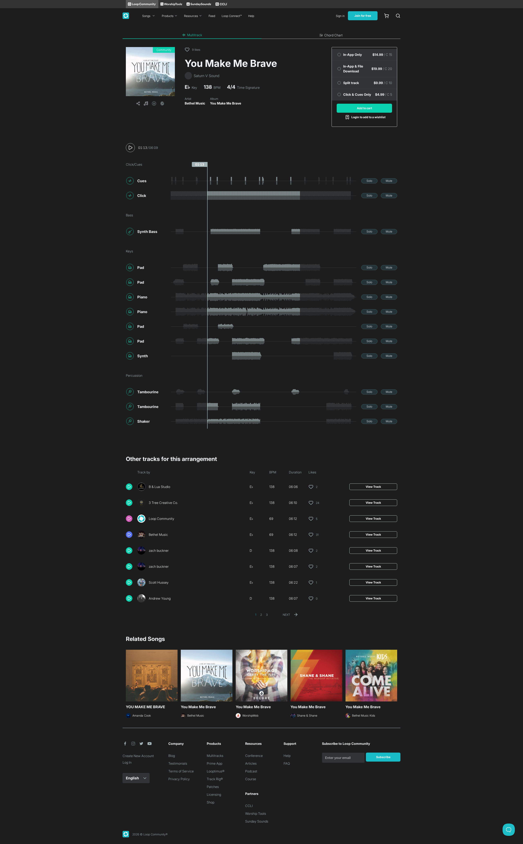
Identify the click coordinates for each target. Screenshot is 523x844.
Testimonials (177, 763)
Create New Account (138, 756)
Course (250, 779)
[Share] (138, 103)
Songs (146, 16)
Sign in (340, 16)
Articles (251, 763)
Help (251, 16)
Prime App (214, 763)
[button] (150, 71)
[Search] (398, 15)
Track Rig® (215, 779)
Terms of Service (181, 771)
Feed (212, 16)
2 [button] (261, 614)
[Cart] (386, 15)
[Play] (130, 147)
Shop (210, 802)
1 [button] (255, 614)
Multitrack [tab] (194, 35)
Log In (127, 762)
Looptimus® (216, 771)
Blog (171, 756)
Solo (369, 180)
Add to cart (364, 108)
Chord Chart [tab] (333, 35)
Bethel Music (195, 103)
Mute (389, 180)
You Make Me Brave (225, 103)
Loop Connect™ (232, 16)
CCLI (249, 806)
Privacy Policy (179, 779)
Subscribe (383, 757)
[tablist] (261, 35)
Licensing (214, 794)
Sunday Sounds (256, 821)
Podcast (251, 771)
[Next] (395, 675)
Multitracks (215, 756)
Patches (213, 787)
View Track (373, 486)
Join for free (362, 15)
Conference (254, 756)
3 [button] (267, 614)
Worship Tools (255, 813)
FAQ (287, 763)
